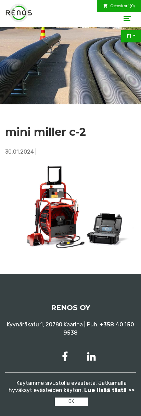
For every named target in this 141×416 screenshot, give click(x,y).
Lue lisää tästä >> (109, 390)
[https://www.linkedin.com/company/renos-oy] (91, 356)
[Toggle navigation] (127, 18)
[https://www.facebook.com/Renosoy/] (66, 356)
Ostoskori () (122, 5)
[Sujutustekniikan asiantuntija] (18, 15)
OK (71, 401)
